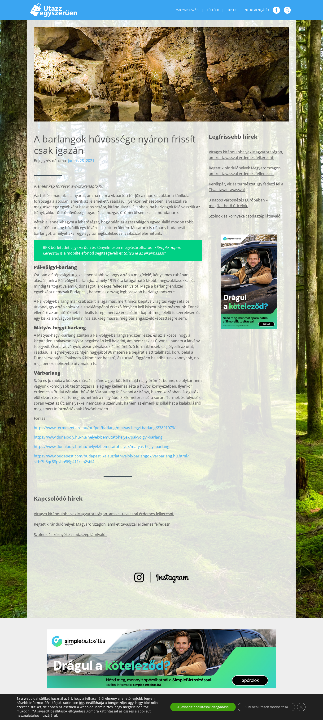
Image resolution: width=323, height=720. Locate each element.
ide (81, 703)
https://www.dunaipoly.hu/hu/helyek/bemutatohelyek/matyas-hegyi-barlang (101, 446)
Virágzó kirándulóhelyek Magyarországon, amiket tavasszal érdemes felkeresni (104, 513)
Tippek (231, 10)
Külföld (213, 10)
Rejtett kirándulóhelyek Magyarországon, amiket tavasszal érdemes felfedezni (103, 524)
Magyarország (187, 10)
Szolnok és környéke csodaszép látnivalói (70, 534)
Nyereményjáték (257, 10)
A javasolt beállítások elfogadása (203, 707)
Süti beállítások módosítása (266, 707)
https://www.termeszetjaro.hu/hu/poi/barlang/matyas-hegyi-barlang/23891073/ (104, 427)
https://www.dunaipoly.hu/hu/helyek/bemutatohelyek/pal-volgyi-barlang (98, 437)
